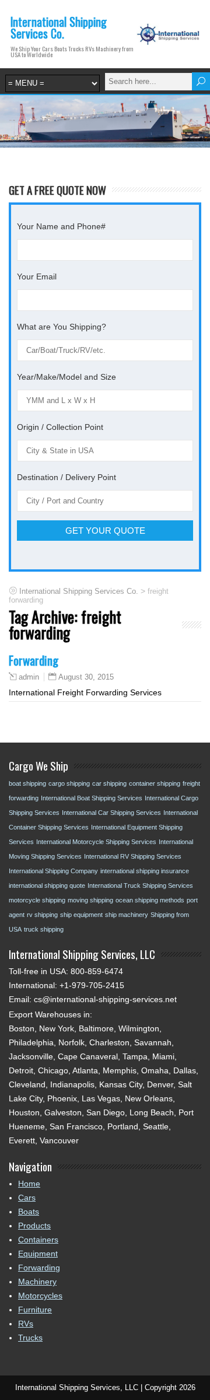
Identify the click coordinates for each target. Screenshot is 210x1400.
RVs (25, 1323)
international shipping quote (47, 885)
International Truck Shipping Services (140, 885)
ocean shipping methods (150, 900)
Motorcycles (40, 1295)
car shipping (109, 783)
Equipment (38, 1253)
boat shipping (27, 783)
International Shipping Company (53, 870)
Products (34, 1225)
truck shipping (44, 929)
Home (29, 1183)
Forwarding (33, 660)
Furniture (35, 1309)
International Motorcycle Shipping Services (96, 841)
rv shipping (42, 914)
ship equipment (81, 914)
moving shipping (90, 900)
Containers (38, 1239)
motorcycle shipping (37, 900)
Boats (28, 1211)
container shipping (154, 783)
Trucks (30, 1337)
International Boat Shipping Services (91, 798)
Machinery (37, 1281)
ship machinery (126, 914)
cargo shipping (69, 783)
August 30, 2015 (86, 677)
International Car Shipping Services (111, 812)
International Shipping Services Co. (58, 27)
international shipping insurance (144, 870)
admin (29, 677)
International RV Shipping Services (132, 856)
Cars (27, 1197)
